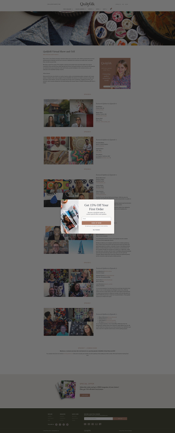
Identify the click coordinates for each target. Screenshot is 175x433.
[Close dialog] (62, 201)
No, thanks (96, 229)
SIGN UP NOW (96, 223)
